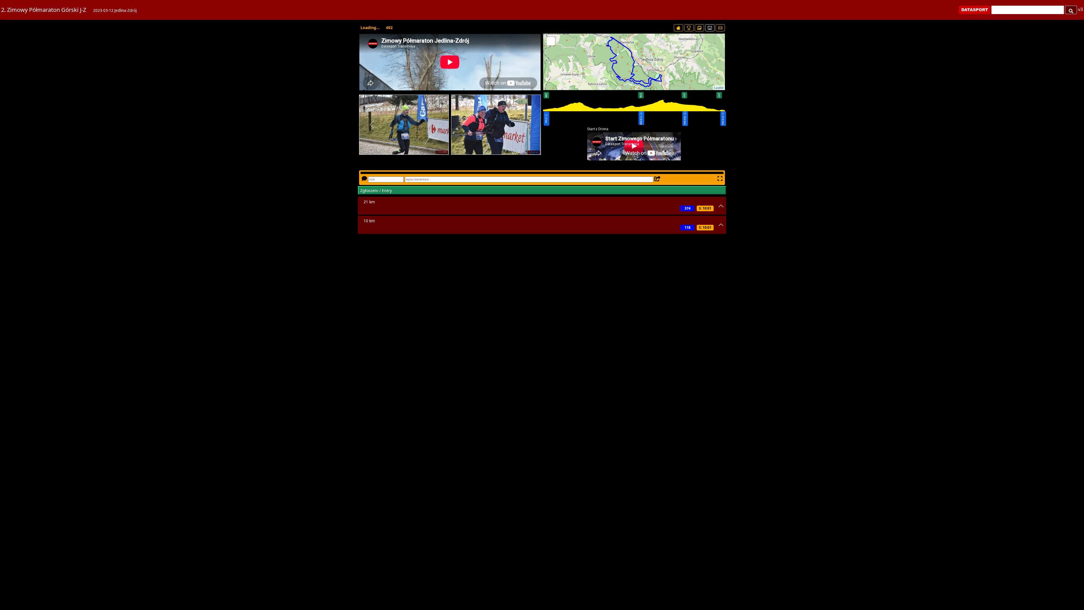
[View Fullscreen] (551, 41)
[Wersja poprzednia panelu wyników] (709, 27)
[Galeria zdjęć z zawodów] (699, 27)
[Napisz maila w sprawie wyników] (720, 27)
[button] (372, 124)
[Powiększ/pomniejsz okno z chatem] (719, 179)
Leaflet (719, 87)
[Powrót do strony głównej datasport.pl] (678, 27)
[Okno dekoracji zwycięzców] (689, 27)
